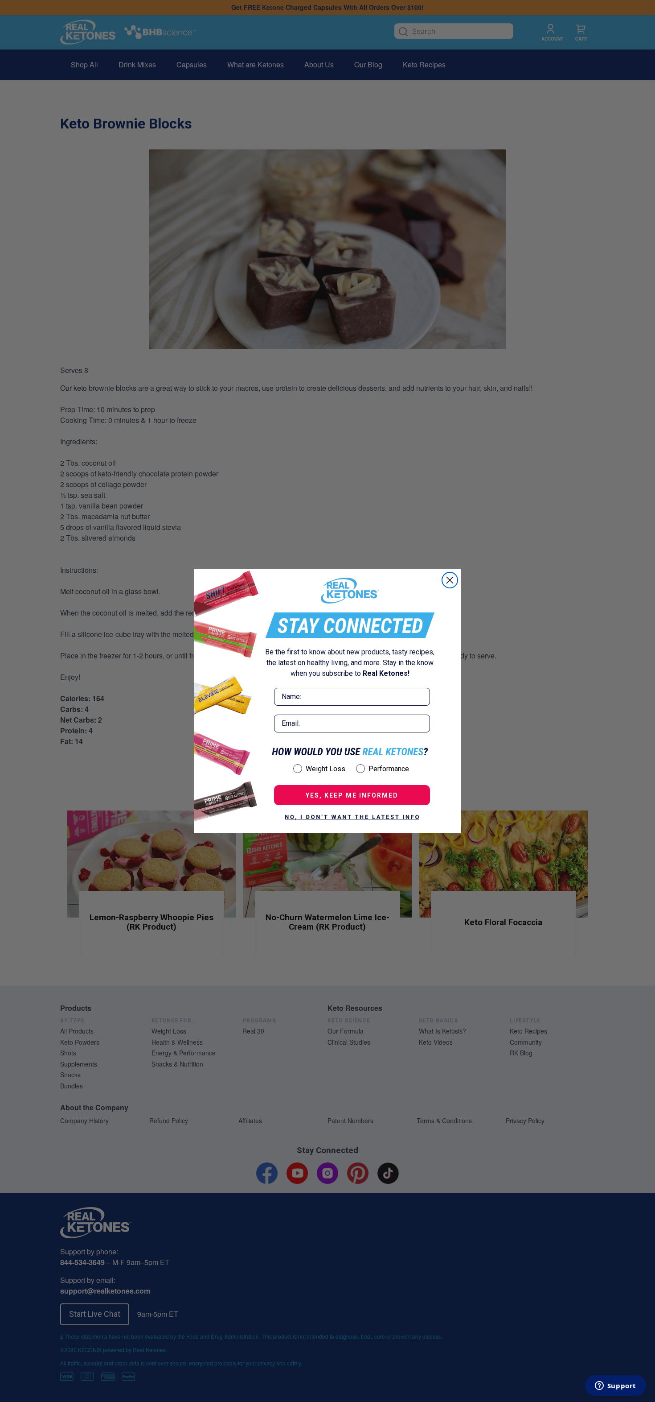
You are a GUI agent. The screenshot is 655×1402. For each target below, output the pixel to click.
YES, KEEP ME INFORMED (352, 795)
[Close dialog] (450, 580)
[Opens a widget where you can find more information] (615, 1386)
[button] (352, 817)
